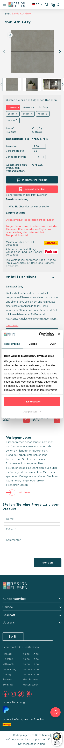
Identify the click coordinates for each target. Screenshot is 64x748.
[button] (4, 4)
